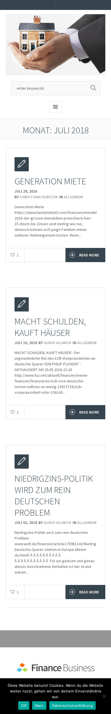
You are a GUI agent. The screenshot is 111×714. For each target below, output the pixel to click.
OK (23, 705)
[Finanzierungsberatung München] (55, 44)
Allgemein (73, 196)
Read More (89, 255)
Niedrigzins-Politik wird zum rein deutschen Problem (54, 495)
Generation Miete (50, 181)
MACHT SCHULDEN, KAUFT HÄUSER (50, 327)
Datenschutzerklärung (72, 705)
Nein (39, 705)
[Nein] (104, 696)
